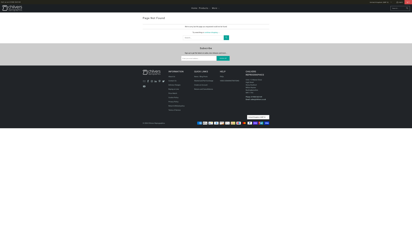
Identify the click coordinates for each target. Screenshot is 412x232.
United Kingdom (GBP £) (379, 2)
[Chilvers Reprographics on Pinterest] (159, 81)
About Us (171, 77)
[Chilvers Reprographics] (12, 8)
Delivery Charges (174, 85)
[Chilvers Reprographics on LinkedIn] (155, 81)
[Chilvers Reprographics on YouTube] (144, 86)
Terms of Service (174, 110)
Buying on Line (173, 89)
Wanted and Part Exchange (203, 81)
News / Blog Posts (201, 77)
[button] (205, 8)
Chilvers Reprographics (156, 123)
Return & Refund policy (176, 106)
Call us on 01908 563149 (11, 2)
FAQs (222, 77)
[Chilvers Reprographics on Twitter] (163, 81)
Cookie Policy (173, 97)
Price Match (172, 93)
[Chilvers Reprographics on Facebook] (148, 81)
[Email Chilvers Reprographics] (144, 81)
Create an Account (201, 85)
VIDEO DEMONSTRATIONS (229, 81)
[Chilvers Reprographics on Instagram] (152, 81)
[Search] (407, 8)
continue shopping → (212, 32)
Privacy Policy (173, 102)
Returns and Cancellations (203, 89)
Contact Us (172, 81)
